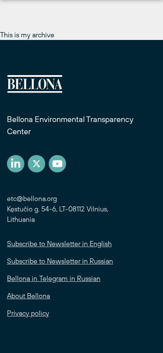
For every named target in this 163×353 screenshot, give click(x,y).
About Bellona (28, 296)
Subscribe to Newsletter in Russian (60, 261)
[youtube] (57, 163)
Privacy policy (28, 313)
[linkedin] (15, 163)
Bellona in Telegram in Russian (53, 278)
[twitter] (36, 163)
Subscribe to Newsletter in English (59, 243)
